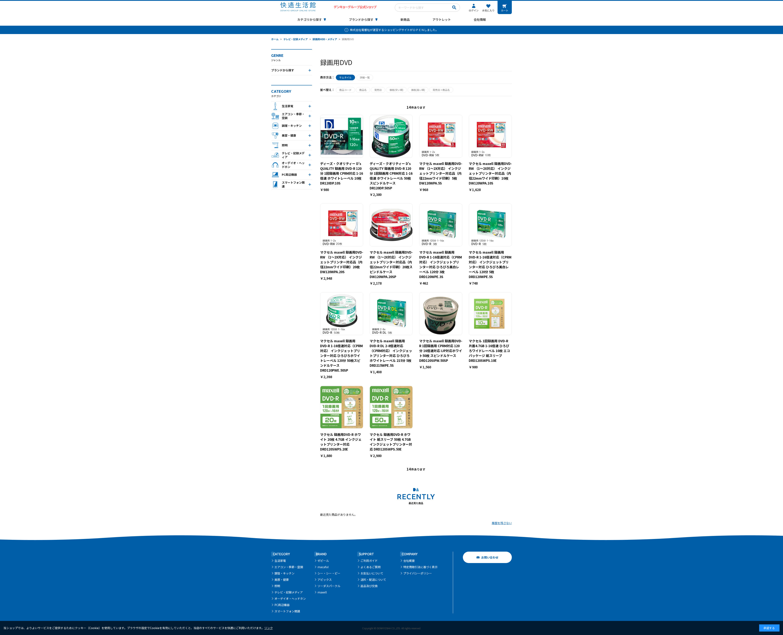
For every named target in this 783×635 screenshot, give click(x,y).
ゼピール (323, 561)
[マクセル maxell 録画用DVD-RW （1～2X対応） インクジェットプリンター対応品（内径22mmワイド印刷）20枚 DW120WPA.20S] (341, 224)
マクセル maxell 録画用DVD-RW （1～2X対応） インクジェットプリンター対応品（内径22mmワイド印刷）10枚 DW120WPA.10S (490, 173)
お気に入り (488, 10)
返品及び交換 (369, 586)
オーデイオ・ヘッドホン (290, 598)
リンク (268, 628)
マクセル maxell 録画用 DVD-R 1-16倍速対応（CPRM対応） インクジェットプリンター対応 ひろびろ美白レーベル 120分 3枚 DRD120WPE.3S (440, 264)
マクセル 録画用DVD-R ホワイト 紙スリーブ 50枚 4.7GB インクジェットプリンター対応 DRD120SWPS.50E (391, 442)
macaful (322, 567)
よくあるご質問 (370, 567)
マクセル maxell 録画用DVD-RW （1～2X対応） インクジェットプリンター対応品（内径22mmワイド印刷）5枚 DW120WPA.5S (440, 173)
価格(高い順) (418, 90)
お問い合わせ (489, 557)
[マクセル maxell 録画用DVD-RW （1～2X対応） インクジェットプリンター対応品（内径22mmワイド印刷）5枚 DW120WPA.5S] (440, 136)
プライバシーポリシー (417, 573)
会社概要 (409, 561)
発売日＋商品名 (441, 90)
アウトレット (441, 19)
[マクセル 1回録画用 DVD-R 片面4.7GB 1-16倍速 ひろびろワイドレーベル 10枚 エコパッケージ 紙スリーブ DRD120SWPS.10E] (490, 313)
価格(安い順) (396, 90)
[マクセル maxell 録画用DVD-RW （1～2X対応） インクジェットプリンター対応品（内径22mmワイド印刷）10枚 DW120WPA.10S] (490, 136)
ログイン (474, 10)
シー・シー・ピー (328, 573)
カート (504, 10)
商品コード (345, 90)
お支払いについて (372, 573)
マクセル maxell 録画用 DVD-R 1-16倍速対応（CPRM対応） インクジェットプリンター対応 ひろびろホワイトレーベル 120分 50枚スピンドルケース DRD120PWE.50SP (341, 355)
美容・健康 (281, 580)
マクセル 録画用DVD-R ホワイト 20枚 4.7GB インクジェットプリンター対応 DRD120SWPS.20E (341, 442)
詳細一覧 (365, 77)
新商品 (405, 19)
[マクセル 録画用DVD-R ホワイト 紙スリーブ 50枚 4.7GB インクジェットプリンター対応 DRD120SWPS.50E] (391, 407)
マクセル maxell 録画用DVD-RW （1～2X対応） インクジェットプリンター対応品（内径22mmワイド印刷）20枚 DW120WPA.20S (341, 262)
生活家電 (280, 561)
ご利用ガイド (369, 561)
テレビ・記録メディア (288, 592)
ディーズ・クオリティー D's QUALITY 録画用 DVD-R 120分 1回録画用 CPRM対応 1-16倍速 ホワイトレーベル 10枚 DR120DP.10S (341, 173)
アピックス (324, 580)
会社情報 (480, 19)
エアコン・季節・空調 (288, 567)
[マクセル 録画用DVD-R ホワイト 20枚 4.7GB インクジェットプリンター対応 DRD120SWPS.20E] (341, 407)
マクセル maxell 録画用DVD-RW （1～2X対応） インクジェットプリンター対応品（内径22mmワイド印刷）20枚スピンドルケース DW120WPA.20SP (391, 264)
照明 (277, 586)
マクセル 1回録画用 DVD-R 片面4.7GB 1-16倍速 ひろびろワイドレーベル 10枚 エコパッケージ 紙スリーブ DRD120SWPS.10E (489, 350)
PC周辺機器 (282, 605)
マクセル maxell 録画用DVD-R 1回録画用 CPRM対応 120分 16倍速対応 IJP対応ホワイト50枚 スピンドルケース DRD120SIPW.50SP (440, 350)
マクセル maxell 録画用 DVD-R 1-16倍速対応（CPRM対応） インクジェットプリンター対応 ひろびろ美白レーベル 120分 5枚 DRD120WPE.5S (490, 264)
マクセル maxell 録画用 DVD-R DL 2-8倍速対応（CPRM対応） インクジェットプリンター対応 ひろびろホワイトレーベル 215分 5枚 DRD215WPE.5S (391, 353)
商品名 (363, 90)
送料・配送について (373, 580)
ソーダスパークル (328, 586)
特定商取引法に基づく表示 (420, 567)
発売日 (378, 90)
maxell (322, 592)
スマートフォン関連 (287, 611)
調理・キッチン (284, 573)
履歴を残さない (502, 523)
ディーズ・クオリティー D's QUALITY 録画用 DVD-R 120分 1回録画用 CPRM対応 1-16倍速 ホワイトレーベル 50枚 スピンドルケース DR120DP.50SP (391, 175)
